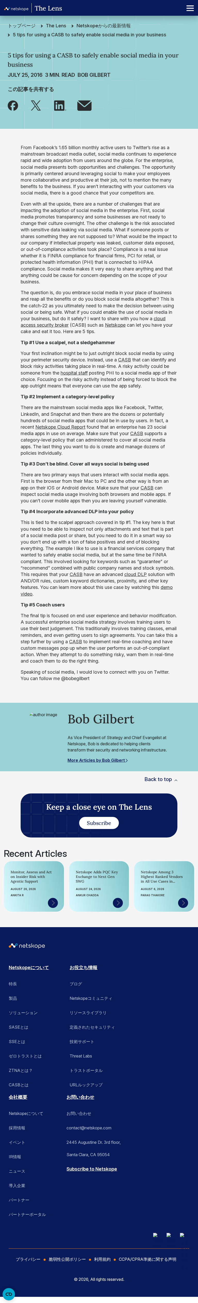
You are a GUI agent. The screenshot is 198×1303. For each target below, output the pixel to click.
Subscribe (99, 823)
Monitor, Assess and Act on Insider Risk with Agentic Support (31, 877)
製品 (13, 998)
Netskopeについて (29, 967)
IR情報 (15, 1156)
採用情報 (17, 1127)
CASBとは (19, 1084)
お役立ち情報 (83, 967)
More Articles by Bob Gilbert (97, 760)
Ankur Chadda (87, 895)
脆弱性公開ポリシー (67, 1259)
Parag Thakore (152, 895)
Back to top (158, 779)
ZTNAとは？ (21, 1070)
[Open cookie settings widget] (9, 1294)
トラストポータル (86, 1070)
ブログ (76, 983)
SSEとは (17, 1041)
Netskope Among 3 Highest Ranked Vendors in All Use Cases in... (162, 877)
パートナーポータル (27, 1214)
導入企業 (17, 1185)
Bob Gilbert (94, 75)
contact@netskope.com (89, 1127)
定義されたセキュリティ (92, 1027)
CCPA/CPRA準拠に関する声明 (147, 1259)
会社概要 (18, 1097)
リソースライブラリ (88, 1012)
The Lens (56, 25)
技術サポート (82, 1041)
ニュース (17, 1171)
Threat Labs (81, 1056)
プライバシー (28, 1259)
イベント (17, 1142)
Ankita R (17, 895)
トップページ (22, 25)
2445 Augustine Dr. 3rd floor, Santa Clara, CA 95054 (94, 1144)
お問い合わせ (80, 1097)
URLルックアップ (86, 1084)
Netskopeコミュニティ (91, 998)
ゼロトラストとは (25, 1056)
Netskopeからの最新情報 (104, 25)
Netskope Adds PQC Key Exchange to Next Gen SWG (97, 877)
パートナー (19, 1200)
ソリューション (23, 1012)
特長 (13, 983)
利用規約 (102, 1259)
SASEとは (18, 1027)
